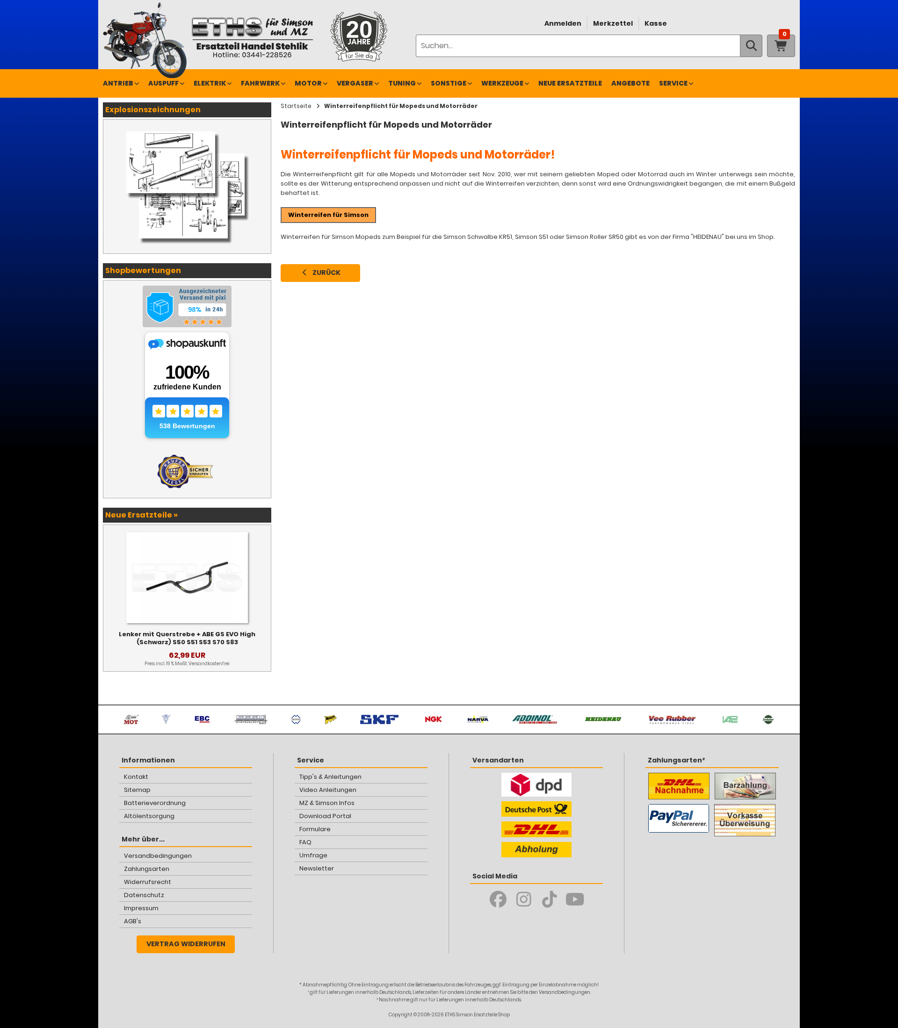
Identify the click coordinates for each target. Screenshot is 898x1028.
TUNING (402, 83)
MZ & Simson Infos (327, 802)
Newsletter (316, 868)
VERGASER (355, 83)
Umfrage (313, 855)
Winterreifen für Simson (328, 214)
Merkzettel (613, 23)
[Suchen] (751, 46)
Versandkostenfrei (209, 663)
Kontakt (136, 776)
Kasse (656, 23)
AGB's (132, 921)
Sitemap (137, 789)
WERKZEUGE (502, 83)
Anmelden (562, 23)
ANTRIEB (118, 83)
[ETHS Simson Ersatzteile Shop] (252, 37)
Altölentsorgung (149, 816)
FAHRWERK (260, 83)
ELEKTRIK (210, 83)
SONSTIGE (448, 83)
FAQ (305, 842)
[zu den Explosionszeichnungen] (187, 129)
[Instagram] (523, 899)
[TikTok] (549, 899)
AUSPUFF (163, 83)
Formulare (315, 829)
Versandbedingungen (158, 855)
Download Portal (325, 816)
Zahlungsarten (146, 868)
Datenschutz (144, 895)
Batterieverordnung (155, 802)
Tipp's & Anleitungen (330, 776)
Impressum (141, 908)
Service (673, 83)
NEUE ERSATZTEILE (570, 83)
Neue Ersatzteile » (141, 515)
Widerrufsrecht (147, 881)
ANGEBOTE (630, 83)
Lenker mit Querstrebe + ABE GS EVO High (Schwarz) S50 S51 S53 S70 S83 (187, 638)
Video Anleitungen (327, 789)
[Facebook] (498, 899)
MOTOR (308, 83)
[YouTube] (575, 899)
